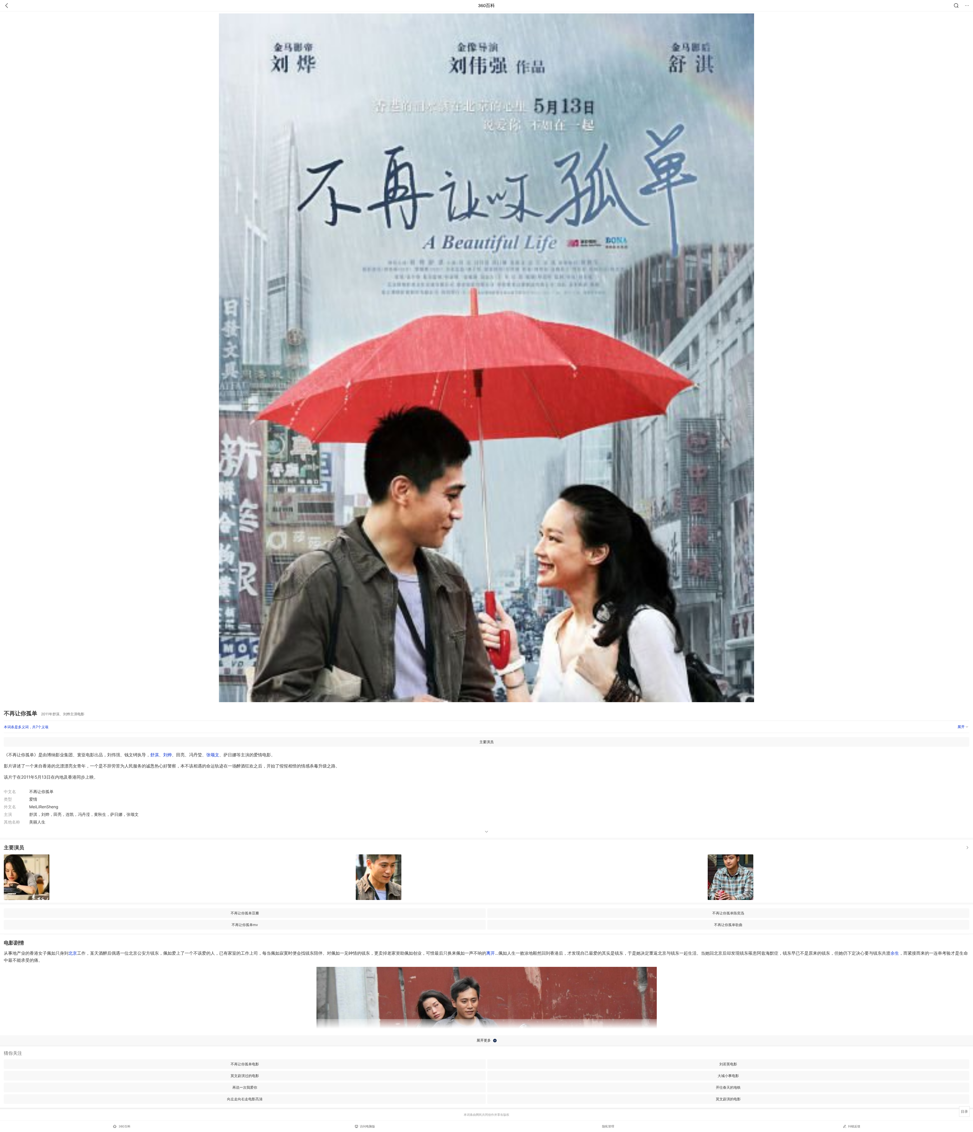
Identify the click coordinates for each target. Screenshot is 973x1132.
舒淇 (154, 754)
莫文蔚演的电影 (728, 1099)
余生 (894, 953)
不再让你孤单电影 (245, 1064)
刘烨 (167, 754)
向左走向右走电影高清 (245, 1099)
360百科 (486, 5)
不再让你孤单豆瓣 (245, 913)
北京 (72, 953)
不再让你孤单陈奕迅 (728, 913)
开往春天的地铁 (728, 1087)
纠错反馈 (854, 1126)
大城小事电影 (728, 1075)
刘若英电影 (728, 1064)
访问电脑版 (367, 1126)
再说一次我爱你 (244, 1087)
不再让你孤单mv (245, 925)
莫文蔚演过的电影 (245, 1075)
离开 (490, 953)
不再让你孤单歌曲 (728, 925)
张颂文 (212, 754)
